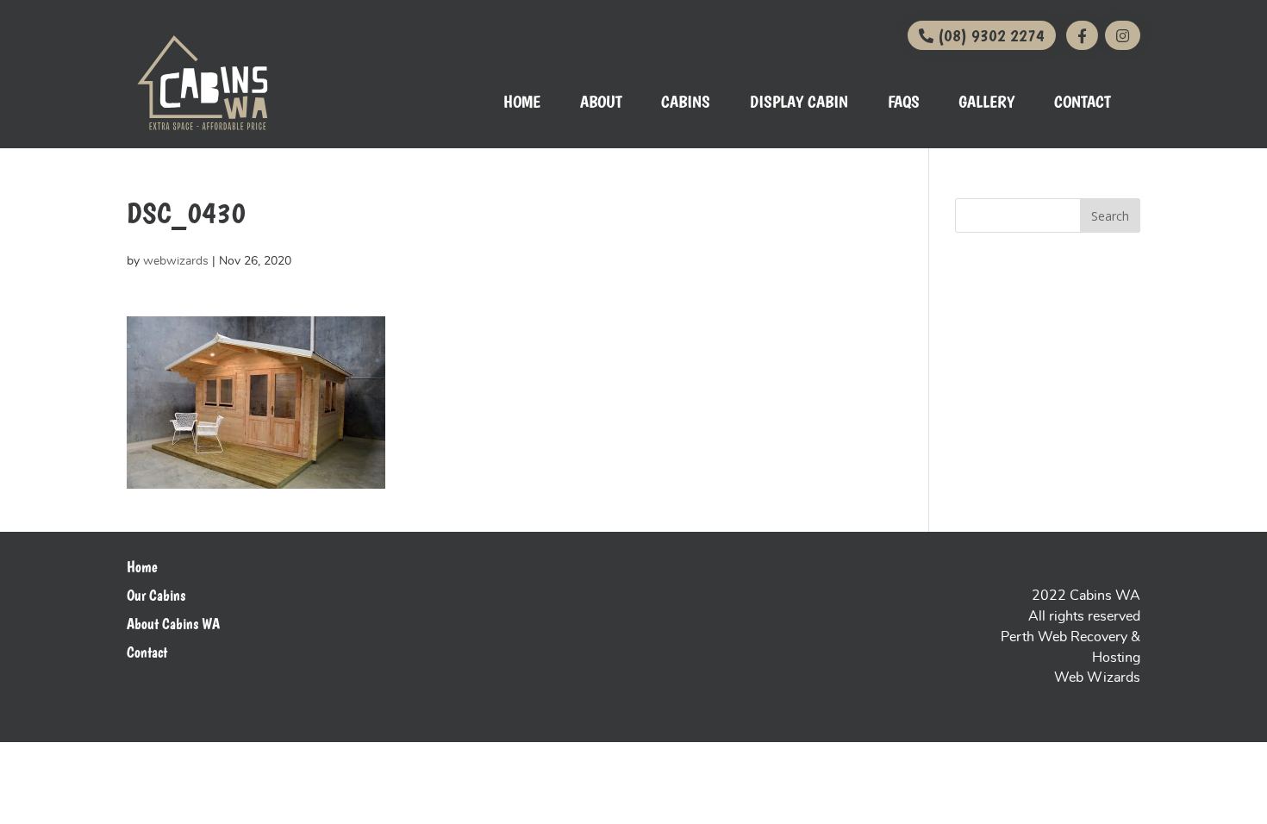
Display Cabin (799, 104)
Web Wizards (1097, 677)
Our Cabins (156, 595)
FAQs (904, 104)
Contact (1082, 104)
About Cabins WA (173, 624)
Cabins (685, 104)
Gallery (986, 104)
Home (521, 104)
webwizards (176, 261)
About (601, 104)
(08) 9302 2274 (989, 35)
